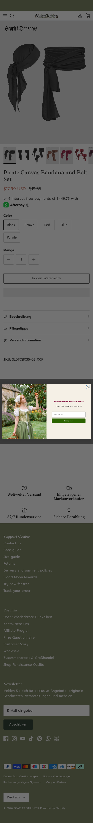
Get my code (68, 420)
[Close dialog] (88, 387)
